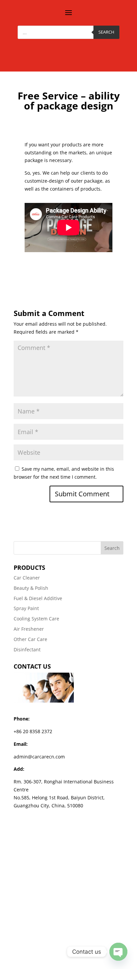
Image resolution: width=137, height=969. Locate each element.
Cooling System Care (36, 618)
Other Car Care (30, 639)
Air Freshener (29, 629)
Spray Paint (26, 608)
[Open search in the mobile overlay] (68, 32)
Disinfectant (27, 649)
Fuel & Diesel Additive (38, 598)
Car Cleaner (27, 577)
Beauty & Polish (31, 588)
